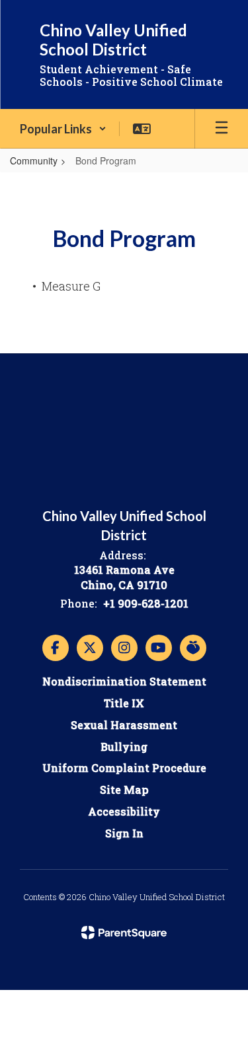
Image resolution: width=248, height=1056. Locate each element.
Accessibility (124, 811)
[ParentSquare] (124, 932)
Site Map (124, 789)
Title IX (124, 703)
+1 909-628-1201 (145, 603)
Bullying (124, 747)
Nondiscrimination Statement (124, 681)
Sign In (124, 833)
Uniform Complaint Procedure (124, 768)
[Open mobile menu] (221, 129)
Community (34, 160)
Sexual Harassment (124, 725)
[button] (63, 129)
